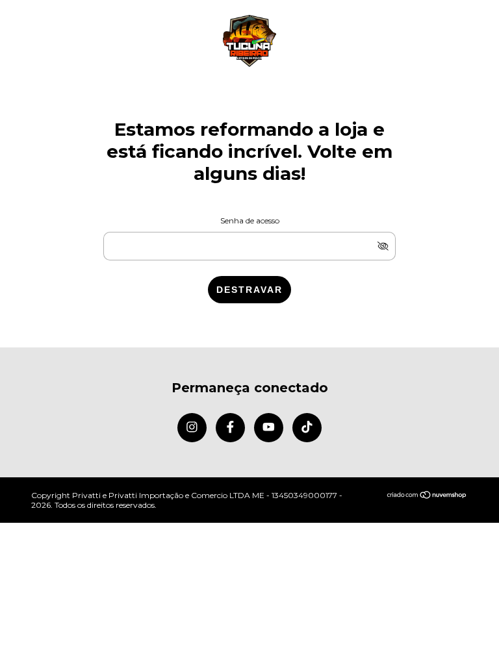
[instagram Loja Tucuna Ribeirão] (192, 427)
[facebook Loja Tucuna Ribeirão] (230, 427)
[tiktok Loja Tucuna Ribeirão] (307, 427)
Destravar (249, 289)
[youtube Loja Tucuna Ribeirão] (268, 427)
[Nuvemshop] (427, 496)
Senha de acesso (249, 220)
